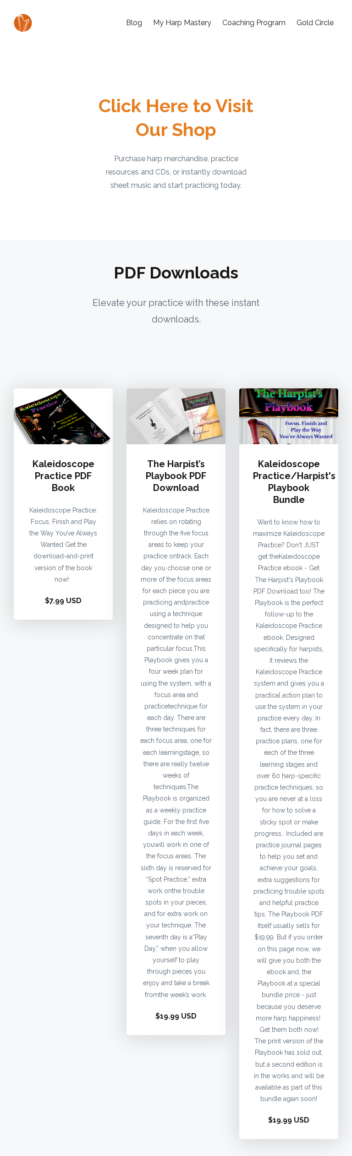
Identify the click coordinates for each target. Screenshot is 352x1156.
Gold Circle (315, 22)
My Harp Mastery (182, 22)
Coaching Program (254, 22)
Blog (134, 22)
